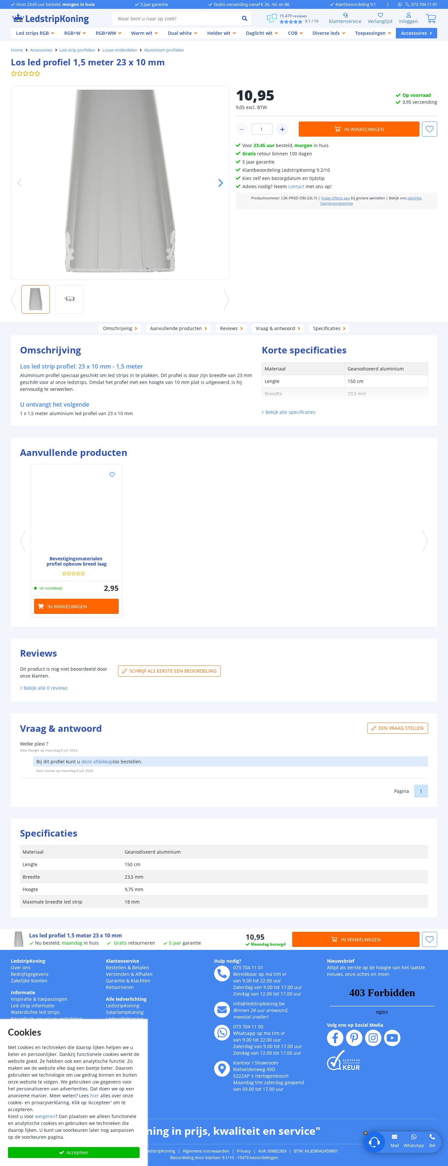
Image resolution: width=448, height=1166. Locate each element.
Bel (432, 1145)
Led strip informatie (32, 1005)
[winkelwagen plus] (282, 129)
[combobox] (175, 18)
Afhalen (144, 974)
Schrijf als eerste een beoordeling (173, 671)
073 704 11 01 (248, 967)
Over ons (21, 967)
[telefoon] (222, 973)
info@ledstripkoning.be (259, 1003)
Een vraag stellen (401, 728)
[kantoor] (222, 1069)
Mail (395, 1145)
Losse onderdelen (119, 50)
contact (296, 186)
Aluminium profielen (164, 50)
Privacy (244, 1151)
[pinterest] (354, 1038)
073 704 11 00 (248, 1026)
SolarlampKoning (125, 1012)
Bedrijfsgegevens (30, 974)
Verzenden (118, 974)
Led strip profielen (77, 50)
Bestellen (116, 967)
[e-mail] (222, 1010)
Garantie (115, 980)
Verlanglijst (380, 21)
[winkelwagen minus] (242, 129)
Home (17, 50)
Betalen (140, 967)
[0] (431, 18)
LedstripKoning (28, 961)
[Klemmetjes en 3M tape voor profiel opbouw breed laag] (76, 510)
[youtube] (392, 1038)
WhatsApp (414, 1145)
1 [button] (421, 791)
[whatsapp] (402, 4)
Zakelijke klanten (29, 980)
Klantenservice (345, 21)
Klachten (140, 980)
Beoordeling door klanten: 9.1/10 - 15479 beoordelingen (224, 1157)
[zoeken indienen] (244, 18)
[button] (218, 183)
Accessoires (41, 50)
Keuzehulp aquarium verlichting (46, 1019)
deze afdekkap (97, 761)
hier (94, 1095)
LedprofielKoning (124, 1019)
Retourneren (120, 987)
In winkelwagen (364, 129)
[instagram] (373, 1038)
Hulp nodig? (227, 961)
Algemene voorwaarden (206, 1151)
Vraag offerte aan (335, 198)
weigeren (45, 1116)
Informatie (23, 992)
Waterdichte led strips (35, 1012)
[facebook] (335, 1038)
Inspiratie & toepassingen (39, 999)
